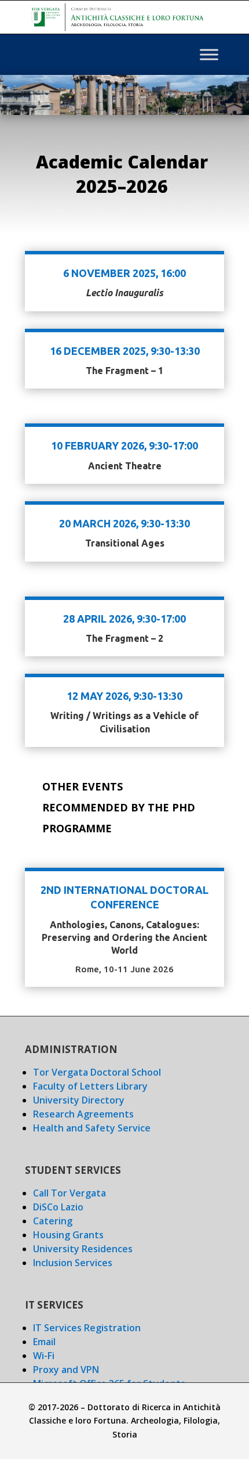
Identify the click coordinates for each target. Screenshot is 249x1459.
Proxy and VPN (66, 1369)
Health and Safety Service (92, 1128)
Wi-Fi (43, 1355)
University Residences (83, 1248)
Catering (52, 1220)
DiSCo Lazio (58, 1207)
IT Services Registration (87, 1327)
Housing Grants (68, 1234)
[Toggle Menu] (209, 54)
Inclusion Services (72, 1262)
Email (44, 1341)
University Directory (78, 1100)
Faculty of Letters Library (90, 1086)
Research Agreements (83, 1114)
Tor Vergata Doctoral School (97, 1072)
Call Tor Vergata (69, 1193)
